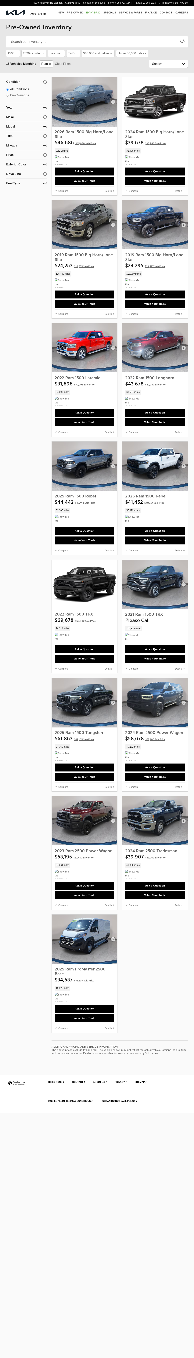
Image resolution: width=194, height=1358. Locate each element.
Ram (44, 63)
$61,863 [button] (74, 739)
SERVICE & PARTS (130, 12)
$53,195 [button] (74, 857)
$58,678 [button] (145, 739)
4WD (73, 53)
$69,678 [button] (75, 620)
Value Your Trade (84, 180)
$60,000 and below (97, 53)
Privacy (120, 1082)
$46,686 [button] (75, 143)
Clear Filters (63, 63)
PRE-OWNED (75, 12)
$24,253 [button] (74, 266)
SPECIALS (109, 12)
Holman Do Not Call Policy (118, 1101)
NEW (61, 12)
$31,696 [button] (75, 384)
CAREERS (181, 12)
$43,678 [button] (145, 384)
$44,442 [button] (75, 502)
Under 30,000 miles (132, 53)
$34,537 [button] (74, 980)
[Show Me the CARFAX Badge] (62, 282)
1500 (13, 53)
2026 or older (33, 53)
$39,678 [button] (145, 143)
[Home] (16, 12)
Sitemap (140, 1082)
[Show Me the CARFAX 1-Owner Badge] (62, 159)
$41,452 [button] (144, 502)
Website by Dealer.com (16, 1083)
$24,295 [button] (145, 266)
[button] (84, 150)
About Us (99, 1082)
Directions (55, 1082)
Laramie (56, 53)
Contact (77, 1082)
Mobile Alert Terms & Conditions (69, 1101)
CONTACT (166, 12)
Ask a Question (85, 171)
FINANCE (151, 12)
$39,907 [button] (145, 857)
